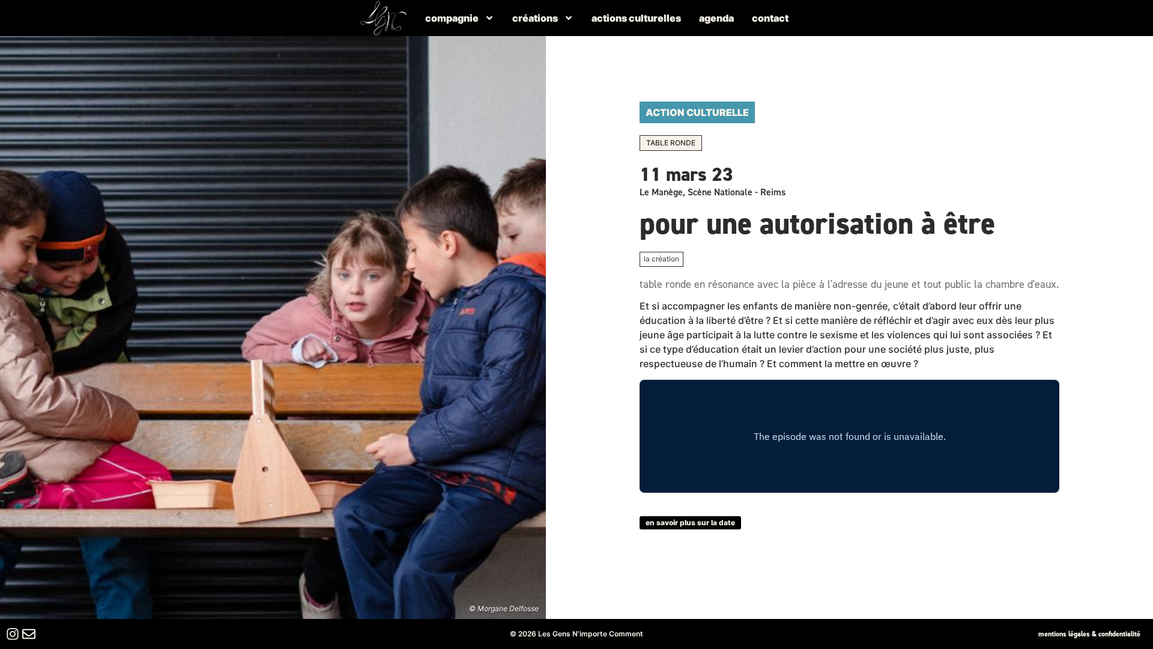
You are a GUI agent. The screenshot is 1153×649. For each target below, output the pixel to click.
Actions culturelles (636, 18)
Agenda (716, 18)
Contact (770, 18)
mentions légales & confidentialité (1089, 634)
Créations (535, 18)
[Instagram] (12, 634)
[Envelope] (28, 634)
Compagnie (452, 18)
